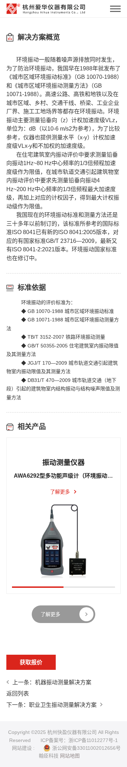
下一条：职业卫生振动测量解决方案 (51, 705)
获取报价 (31, 662)
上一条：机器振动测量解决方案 (51, 682)
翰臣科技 (49, 756)
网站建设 (22, 748)
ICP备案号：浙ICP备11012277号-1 (79, 740)
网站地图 (70, 756)
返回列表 (17, 694)
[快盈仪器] (45, 7)
